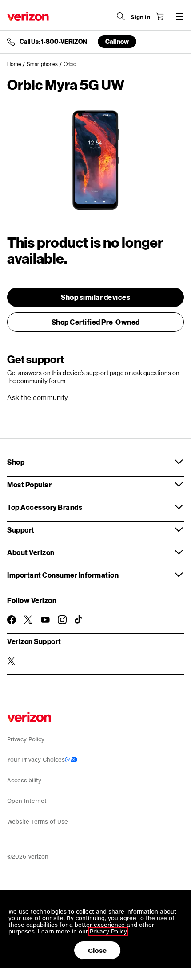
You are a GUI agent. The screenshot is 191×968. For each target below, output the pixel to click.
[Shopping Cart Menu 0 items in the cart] (160, 16)
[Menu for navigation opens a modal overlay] (179, 16)
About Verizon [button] (31, 552)
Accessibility (24, 780)
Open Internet (27, 800)
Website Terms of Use (37, 821)
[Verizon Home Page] (28, 16)
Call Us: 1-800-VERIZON (53, 42)
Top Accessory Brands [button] (44, 507)
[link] (17, 64)
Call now (117, 41)
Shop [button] (15, 462)
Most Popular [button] (29, 484)
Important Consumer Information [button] (63, 575)
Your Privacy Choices (36, 759)
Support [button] (21, 529)
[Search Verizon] (121, 16)
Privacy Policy (25, 739)
